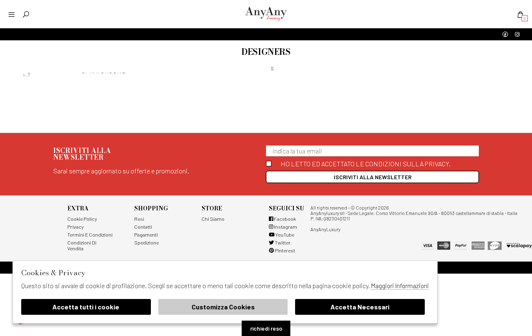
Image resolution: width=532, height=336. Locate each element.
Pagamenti (146, 234)
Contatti (143, 227)
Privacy (75, 227)
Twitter (282, 242)
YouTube (284, 234)
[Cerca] (26, 14)
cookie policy (82, 219)
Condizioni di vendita (81, 245)
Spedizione (146, 242)
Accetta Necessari (359, 307)
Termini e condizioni (90, 234)
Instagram (285, 227)
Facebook (284, 219)
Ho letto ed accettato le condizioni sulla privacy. (366, 164)
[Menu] (11, 14)
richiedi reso (266, 328)
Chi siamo (213, 219)
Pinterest (284, 250)
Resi (139, 219)
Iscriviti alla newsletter (372, 176)
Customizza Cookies (223, 307)
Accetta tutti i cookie (85, 307)
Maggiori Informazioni (400, 285)
